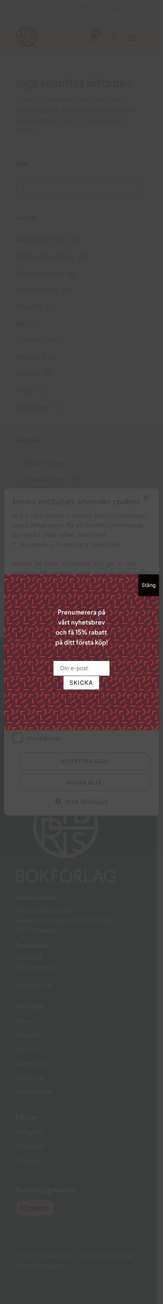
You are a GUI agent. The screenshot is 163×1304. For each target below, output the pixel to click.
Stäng (148, 585)
